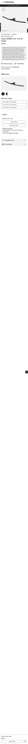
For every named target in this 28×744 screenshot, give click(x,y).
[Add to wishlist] (25, 741)
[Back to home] (9, 2)
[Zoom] (3, 9)
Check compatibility (5, 68)
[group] (14, 19)
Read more (20, 130)
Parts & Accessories (5, 34)
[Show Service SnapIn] (26, 372)
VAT (7, 131)
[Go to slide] (9, 30)
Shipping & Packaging (13, 133)
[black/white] (7, 94)
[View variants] (1, 31)
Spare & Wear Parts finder (7, 36)
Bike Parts (14, 34)
